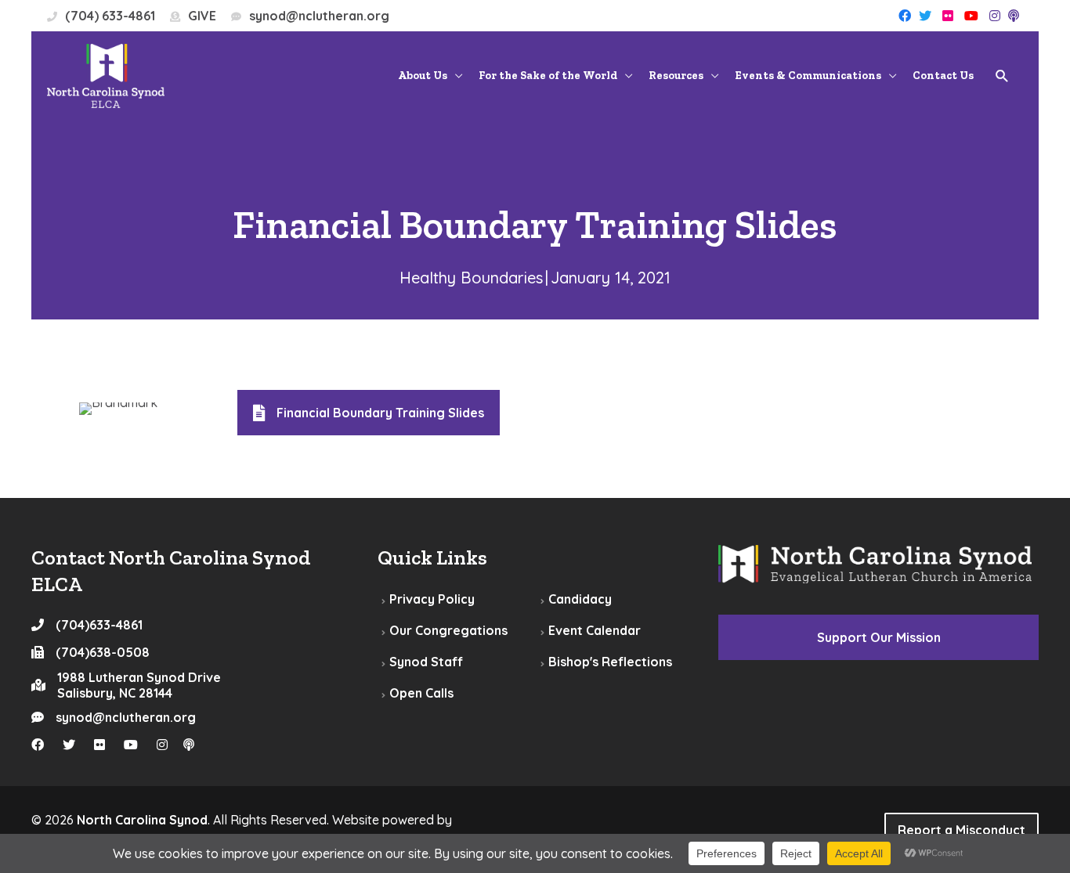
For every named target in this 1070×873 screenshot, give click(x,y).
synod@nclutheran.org (319, 15)
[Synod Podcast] (1013, 15)
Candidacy (580, 599)
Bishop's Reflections (610, 661)
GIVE (202, 15)
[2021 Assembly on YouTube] (139, 744)
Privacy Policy (432, 599)
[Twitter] (925, 15)
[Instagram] (994, 15)
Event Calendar (594, 630)
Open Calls (421, 693)
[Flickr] (947, 15)
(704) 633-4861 (110, 15)
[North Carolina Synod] (105, 74)
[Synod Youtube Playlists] (971, 15)
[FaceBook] (905, 15)
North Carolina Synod (142, 820)
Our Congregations (448, 630)
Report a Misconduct (961, 830)
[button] (1002, 77)
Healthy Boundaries (471, 277)
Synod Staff (426, 661)
